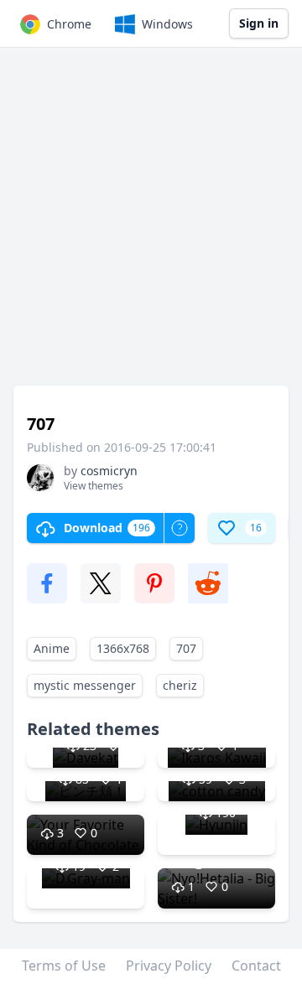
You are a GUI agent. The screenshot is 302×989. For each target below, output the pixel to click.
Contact (256, 965)
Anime (52, 648)
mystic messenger (85, 685)
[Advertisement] (151, 224)
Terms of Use (64, 965)
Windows (167, 24)
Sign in (259, 23)
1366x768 (122, 648)
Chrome (69, 24)
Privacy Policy (168, 965)
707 (186, 648)
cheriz (180, 685)
